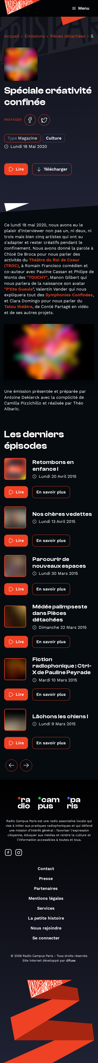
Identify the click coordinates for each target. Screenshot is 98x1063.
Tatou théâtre (18, 306)
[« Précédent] (11, 765)
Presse (46, 878)
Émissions (35, 36)
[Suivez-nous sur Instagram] (19, 852)
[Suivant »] (26, 765)
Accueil (11, 36)
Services (46, 908)
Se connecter (46, 937)
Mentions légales (46, 898)
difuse (71, 960)
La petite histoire (46, 918)
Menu (83, 8)
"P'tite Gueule (18, 289)
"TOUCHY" (37, 277)
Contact (46, 868)
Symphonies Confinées (69, 294)
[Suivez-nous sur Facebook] (8, 852)
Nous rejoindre (46, 928)
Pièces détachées (67, 36)
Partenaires (46, 888)
